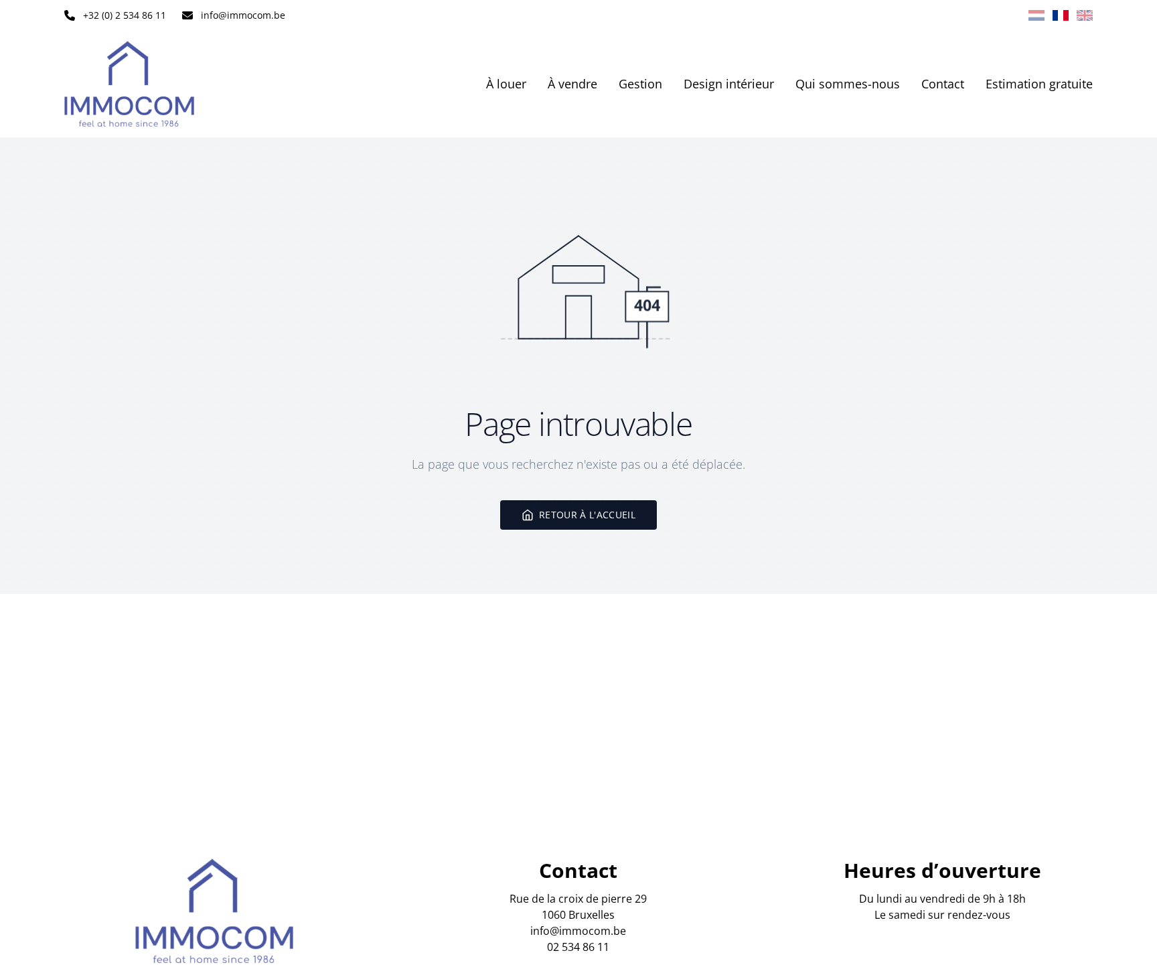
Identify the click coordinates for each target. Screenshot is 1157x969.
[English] (1085, 15)
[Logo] (150, 84)
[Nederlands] (1036, 15)
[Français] (1061, 15)
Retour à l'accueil (587, 514)
